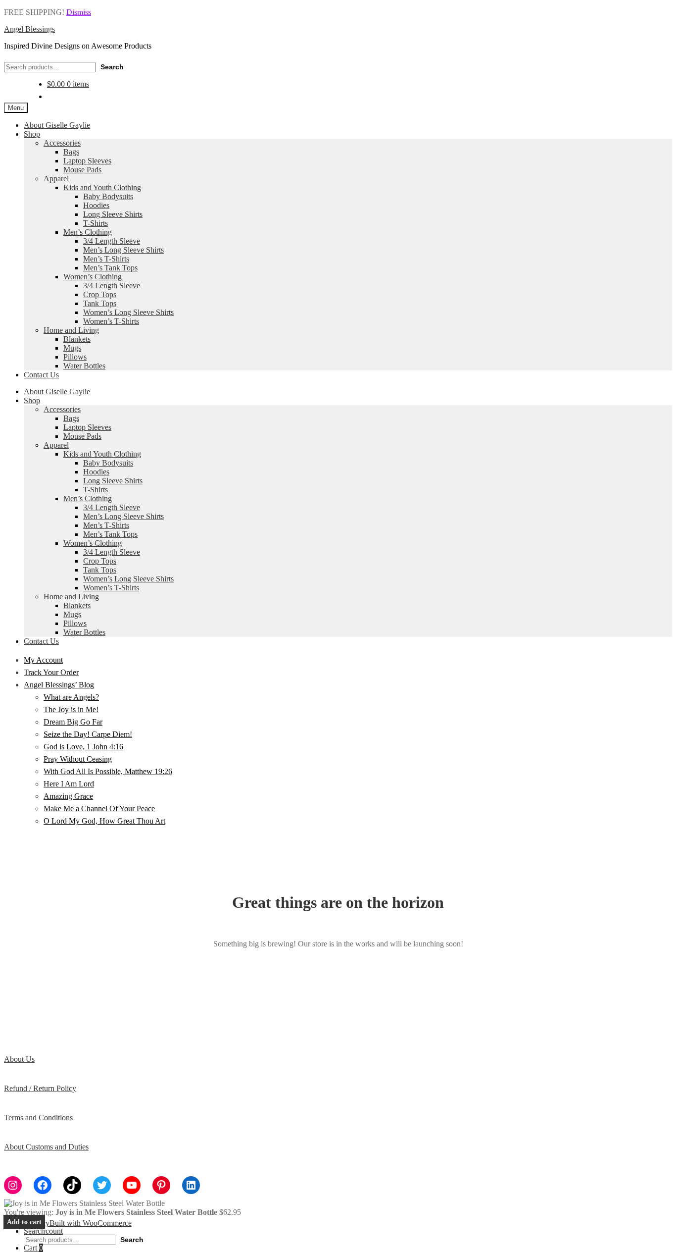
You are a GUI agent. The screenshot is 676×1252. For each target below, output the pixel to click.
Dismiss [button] (78, 12)
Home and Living (71, 330)
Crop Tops (99, 294)
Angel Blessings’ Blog (59, 684)
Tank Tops (99, 303)
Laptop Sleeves (87, 160)
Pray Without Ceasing (78, 759)
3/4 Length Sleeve (111, 241)
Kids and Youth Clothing (102, 187)
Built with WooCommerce (90, 1223)
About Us (19, 1059)
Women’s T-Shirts (111, 321)
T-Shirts (95, 223)
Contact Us (41, 374)
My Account (43, 660)
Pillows (75, 357)
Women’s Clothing (92, 276)
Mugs (72, 348)
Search (112, 67)
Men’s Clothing (87, 232)
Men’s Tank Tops (110, 267)
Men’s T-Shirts (106, 259)
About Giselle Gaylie (57, 125)
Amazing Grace (68, 796)
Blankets (77, 339)
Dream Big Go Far (73, 722)
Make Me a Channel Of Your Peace (99, 808)
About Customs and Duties (46, 1147)
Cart (33, 1248)
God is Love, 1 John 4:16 (83, 746)
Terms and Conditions (38, 1117)
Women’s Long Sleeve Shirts (128, 312)
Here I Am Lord (69, 784)
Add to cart (24, 1222)
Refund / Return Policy (40, 1088)
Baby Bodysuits (108, 196)
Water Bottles (84, 366)
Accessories (62, 143)
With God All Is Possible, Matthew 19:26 (108, 771)
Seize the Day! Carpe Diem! (88, 734)
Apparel (56, 178)
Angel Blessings (29, 29)
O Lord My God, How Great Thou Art (104, 821)
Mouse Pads (82, 169)
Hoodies (96, 205)
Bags (71, 152)
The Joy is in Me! (71, 709)
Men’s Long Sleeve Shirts (123, 250)
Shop (32, 134)
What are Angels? (71, 697)
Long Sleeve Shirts (113, 214)
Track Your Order (51, 672)
